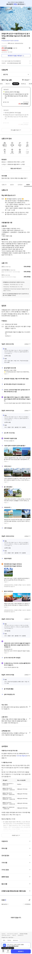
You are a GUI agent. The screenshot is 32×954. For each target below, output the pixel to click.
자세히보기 (7, 336)
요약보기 (27, 344)
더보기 (5, 373)
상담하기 (8, 952)
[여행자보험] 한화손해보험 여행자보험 (14, 891)
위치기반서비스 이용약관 (12, 933)
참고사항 (4, 884)
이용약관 (3, 933)
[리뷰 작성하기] (29, 900)
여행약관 (14, 935)
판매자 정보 (5, 877)
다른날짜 (26, 80)
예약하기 (21, 951)
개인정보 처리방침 (23, 933)
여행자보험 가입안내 (6, 935)
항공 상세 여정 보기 (16, 168)
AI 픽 (3, 952)
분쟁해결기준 (20, 935)
